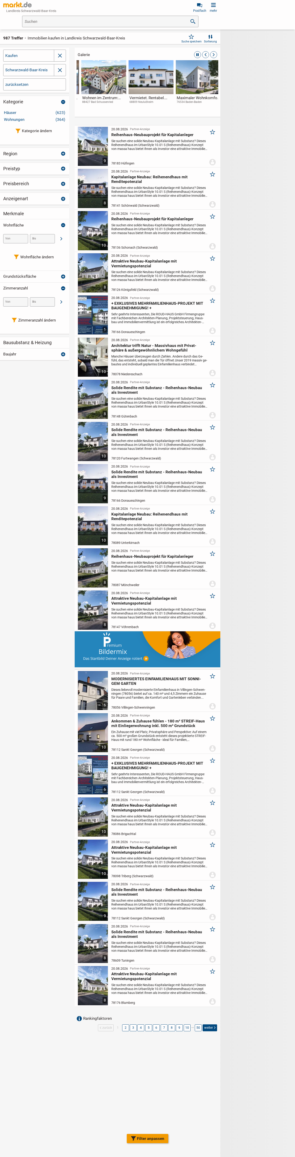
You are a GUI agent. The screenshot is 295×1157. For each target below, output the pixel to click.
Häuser (34, 112)
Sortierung (210, 41)
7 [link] (164, 1027)
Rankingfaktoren (97, 1018)
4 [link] (141, 1027)
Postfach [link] (199, 10)
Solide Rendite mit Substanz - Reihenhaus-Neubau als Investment (156, 390)
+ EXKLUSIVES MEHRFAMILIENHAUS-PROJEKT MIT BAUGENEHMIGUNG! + (157, 305)
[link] (100, 86)
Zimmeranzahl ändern (37, 320)
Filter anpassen (150, 1138)
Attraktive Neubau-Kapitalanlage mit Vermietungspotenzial (144, 263)
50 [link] (198, 1027)
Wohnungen (34, 119)
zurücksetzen (16, 84)
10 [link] (187, 1027)
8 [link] (172, 1027)
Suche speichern (191, 41)
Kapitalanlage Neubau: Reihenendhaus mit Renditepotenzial (149, 179)
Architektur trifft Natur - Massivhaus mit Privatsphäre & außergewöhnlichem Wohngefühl (153, 347)
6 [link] (156, 1027)
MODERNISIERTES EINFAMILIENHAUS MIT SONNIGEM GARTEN (156, 681)
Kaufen (11, 55)
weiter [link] (208, 1027)
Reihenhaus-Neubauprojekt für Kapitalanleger (152, 134)
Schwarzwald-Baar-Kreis (26, 70)
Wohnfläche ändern (37, 257)
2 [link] (126, 1027)
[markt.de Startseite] (17, 4)
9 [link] (179, 1027)
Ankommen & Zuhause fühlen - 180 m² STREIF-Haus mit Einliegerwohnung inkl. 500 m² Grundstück (158, 723)
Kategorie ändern (37, 130)
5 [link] (149, 1027)
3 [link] (133, 1027)
